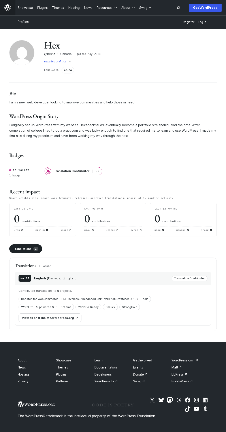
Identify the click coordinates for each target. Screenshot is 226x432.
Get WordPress (205, 7)
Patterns (62, 381)
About (22, 360)
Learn (98, 360)
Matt (176, 367)
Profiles (23, 22)
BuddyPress (182, 381)
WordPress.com (184, 360)
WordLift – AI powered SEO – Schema (46, 307)
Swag (139, 381)
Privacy (23, 381)
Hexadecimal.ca (56, 61)
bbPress (179, 374)
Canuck (110, 307)
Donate (140, 374)
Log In (202, 22)
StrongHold (129, 307)
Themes (62, 367)
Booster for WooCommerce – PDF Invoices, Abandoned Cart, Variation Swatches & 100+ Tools (84, 299)
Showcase (63, 360)
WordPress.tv (106, 381)
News (22, 367)
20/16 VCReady (88, 307)
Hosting (23, 374)
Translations (25, 249)
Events (138, 367)
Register (188, 22)
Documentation (105, 367)
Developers (103, 374)
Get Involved (142, 360)
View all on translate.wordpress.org (48, 318)
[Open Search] (178, 7)
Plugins (61, 374)
